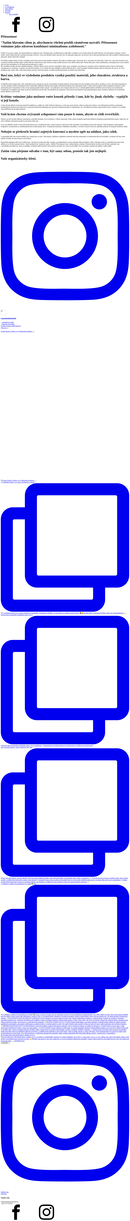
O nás (7, 5)
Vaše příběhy (9, 9)
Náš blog (8, 10)
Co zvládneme (9, 7)
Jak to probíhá (13, 14)
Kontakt (7, 12)
